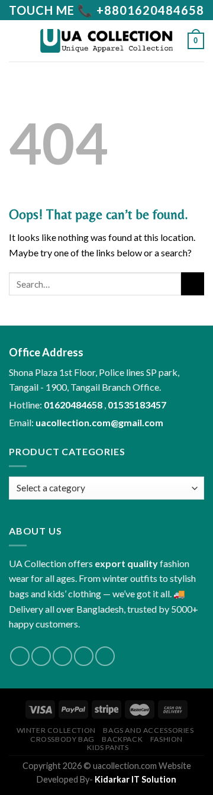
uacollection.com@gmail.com (99, 422)
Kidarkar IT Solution (135, 779)
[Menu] (16, 40)
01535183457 (137, 404)
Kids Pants (107, 747)
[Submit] (192, 283)
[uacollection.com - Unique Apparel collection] (106, 41)
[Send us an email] (83, 656)
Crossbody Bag (62, 739)
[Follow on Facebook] (20, 656)
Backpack (122, 739)
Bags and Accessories (148, 730)
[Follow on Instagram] (41, 656)
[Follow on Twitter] (62, 656)
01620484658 (74, 404)
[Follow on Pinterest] (105, 656)
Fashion (166, 739)
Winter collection (56, 730)
